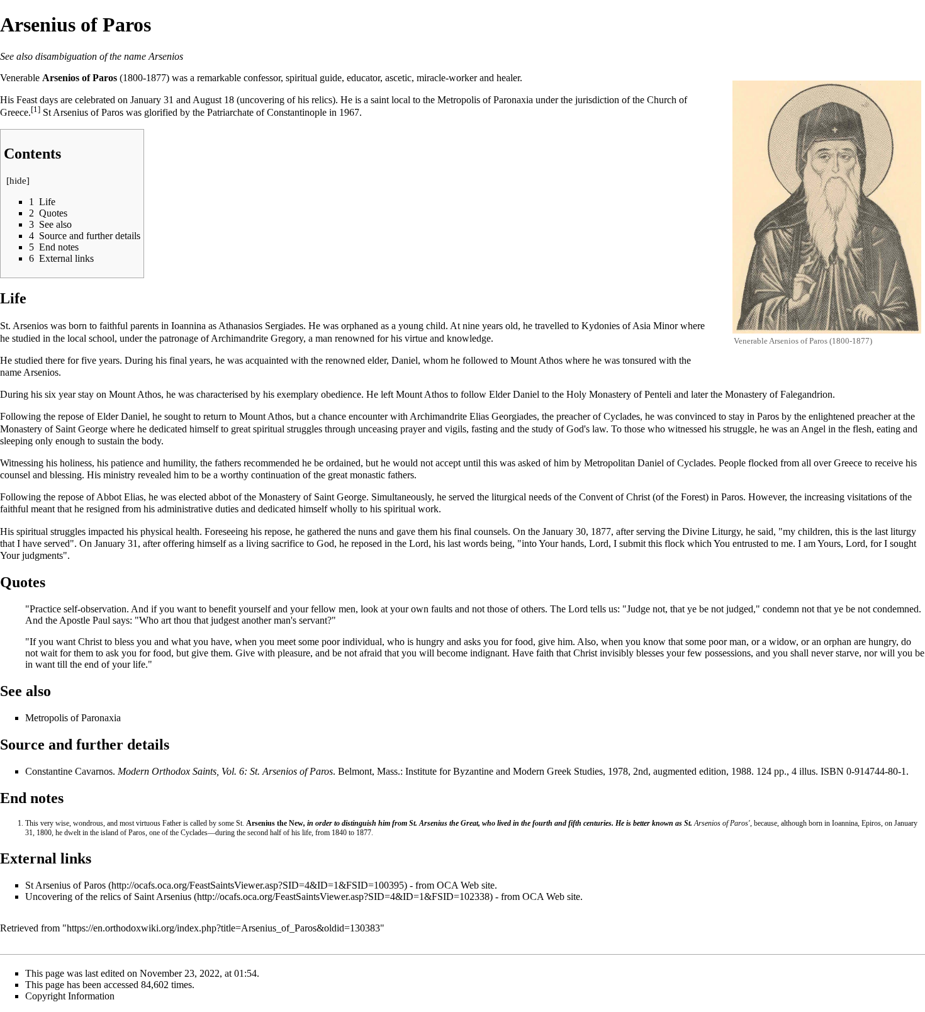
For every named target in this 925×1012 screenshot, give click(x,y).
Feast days (37, 99)
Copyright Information (70, 996)
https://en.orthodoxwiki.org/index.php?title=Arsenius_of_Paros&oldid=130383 (223, 928)
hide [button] (17, 181)
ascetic (398, 77)
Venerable (20, 77)
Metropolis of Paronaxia (485, 99)
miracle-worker (447, 77)
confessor (262, 77)
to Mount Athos (531, 360)
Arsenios (166, 56)
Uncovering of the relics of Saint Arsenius (108, 896)
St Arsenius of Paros (65, 885)
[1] (35, 109)
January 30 (564, 531)
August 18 (213, 99)
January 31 (152, 99)
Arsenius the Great (448, 823)
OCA (447, 885)
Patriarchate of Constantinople (267, 113)
